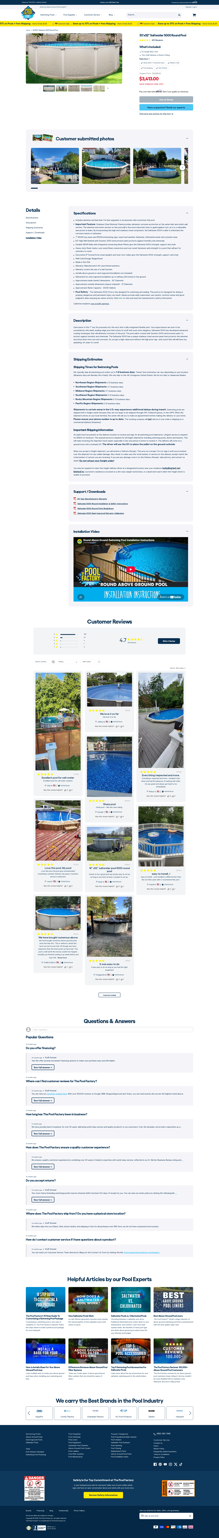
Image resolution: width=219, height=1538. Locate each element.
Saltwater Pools (32, 1443)
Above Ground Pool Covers (79, 1448)
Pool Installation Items (119, 1457)
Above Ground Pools (34, 1437)
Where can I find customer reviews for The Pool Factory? (61, 1081)
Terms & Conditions (161, 1454)
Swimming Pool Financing (36, 1455)
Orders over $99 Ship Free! (109, 2)
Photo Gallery (79, 1511)
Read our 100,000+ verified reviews (34, 2)
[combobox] (68, 662)
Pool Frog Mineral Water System (123, 1437)
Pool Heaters (116, 1440)
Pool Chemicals (74, 1437)
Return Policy (159, 1449)
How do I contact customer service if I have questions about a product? (71, 1239)
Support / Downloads (35, 233)
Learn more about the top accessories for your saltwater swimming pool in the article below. (129, 1371)
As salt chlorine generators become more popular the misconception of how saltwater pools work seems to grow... (88, 1320)
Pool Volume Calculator (35, 1452)
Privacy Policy (159, 1457)
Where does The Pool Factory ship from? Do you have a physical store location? (75, 1213)
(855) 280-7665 (163, 1434)
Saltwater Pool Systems (120, 1443)
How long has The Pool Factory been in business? (56, 1114)
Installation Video (34, 237)
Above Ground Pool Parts (121, 1454)
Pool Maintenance (75, 1457)
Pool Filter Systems (76, 1454)
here (121, 298)
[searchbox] (42, 662)
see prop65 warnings (100, 304)
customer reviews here (57, 1094)
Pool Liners (72, 1440)
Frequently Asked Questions (165, 1452)
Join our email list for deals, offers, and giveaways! (159, 1511)
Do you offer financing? (41, 1048)
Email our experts (176, 107)
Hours (156, 1446)
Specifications (32, 218)
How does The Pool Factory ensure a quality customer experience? (68, 1147)
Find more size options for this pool (155, 114)
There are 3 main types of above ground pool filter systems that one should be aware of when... (87, 1373)
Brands (28, 1511)
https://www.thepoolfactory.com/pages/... (142, 1253)
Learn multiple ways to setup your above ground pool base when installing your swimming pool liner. (45, 1373)
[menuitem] (47, 15)
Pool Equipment (74, 1443)
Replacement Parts (118, 1451)
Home (28, 30)
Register (188, 7)
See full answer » (43, 1067)
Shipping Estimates (34, 228)
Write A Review (169, 641)
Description (31, 223)
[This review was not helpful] (70, 790)
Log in (195, 7)
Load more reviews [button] (109, 995)
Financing (40, 1511)
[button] (108, 88)
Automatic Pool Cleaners (78, 1446)
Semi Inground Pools (34, 1440)
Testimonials (63, 1511)
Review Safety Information (103, 1494)
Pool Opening (116, 1446)
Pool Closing (116, 1448)
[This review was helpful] (65, 790)
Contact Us (158, 1443)
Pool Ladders (73, 1451)
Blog (51, 1511)
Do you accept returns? (41, 1180)
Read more (143, 58)
